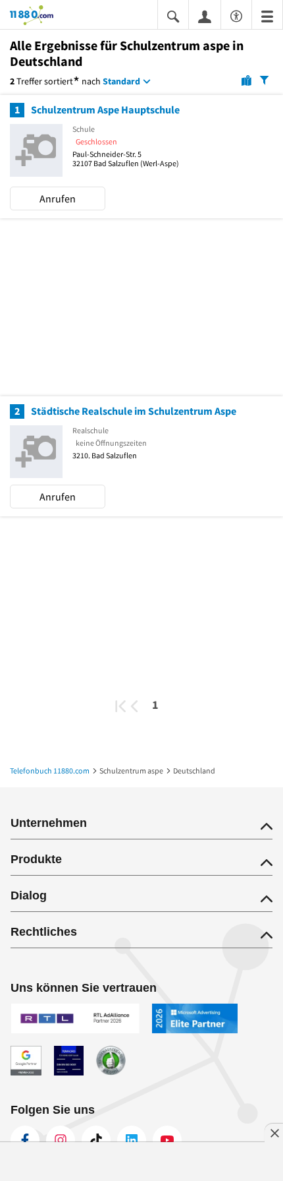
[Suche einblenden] (173, 15)
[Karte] (246, 80)
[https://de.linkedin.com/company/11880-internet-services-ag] (131, 1140)
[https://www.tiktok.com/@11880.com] (96, 1140)
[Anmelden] (204, 15)
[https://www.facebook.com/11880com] (25, 1140)
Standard (121, 81)
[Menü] (267, 15)
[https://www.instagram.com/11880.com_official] (60, 1140)
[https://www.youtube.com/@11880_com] (167, 1140)
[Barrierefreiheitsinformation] (236, 14)
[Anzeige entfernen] (274, 1133)
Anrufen (57, 198)
